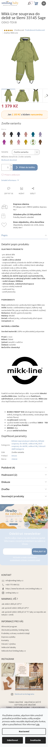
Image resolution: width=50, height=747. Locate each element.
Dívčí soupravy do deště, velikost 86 (27, 445)
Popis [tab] (4, 235)
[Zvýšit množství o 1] (11, 165)
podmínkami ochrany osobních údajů (25, 560)
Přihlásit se (39, 551)
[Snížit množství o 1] (11, 169)
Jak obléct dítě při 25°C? (11, 604)
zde (37, 724)
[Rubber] (40, 142)
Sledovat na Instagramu (24, 694)
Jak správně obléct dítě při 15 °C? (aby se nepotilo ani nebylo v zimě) (23, 613)
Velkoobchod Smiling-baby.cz (13, 651)
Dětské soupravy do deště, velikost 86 (28, 442)
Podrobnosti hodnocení (35, 30)
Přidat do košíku (27, 167)
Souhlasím (35, 740)
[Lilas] (18, 142)
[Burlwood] (26, 135)
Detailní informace (8, 180)
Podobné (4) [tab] (8, 467)
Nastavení (24, 731)
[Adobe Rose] (4, 135)
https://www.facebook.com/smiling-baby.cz (24, 588)
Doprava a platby (8, 637)
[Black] (11, 135)
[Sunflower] (26, 142)
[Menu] (44, 3)
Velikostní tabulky (8, 647)
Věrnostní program (9, 626)
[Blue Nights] (18, 135)
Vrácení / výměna (8, 644)
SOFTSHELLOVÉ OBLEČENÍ (25, 704)
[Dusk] (40, 135)
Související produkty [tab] (12, 496)
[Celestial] (33, 135)
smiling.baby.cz (12, 592)
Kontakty (5, 640)
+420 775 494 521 (12, 584)
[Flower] (4, 142)
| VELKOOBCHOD (38, 707)
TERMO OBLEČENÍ (15, 702)
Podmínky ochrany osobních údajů (15, 633)
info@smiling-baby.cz (14, 580)
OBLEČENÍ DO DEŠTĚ (32, 702)
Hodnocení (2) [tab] (9, 474)
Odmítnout (12, 740)
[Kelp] (11, 142)
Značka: (11, 33)
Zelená (14, 459)
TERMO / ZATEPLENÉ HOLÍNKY (18, 707)
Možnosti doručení (9, 160)
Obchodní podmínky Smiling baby (15, 630)
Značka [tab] (5, 489)
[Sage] (33, 142)
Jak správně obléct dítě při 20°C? (15, 608)
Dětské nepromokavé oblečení (24, 441)
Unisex (14, 455)
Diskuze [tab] (5, 482)
